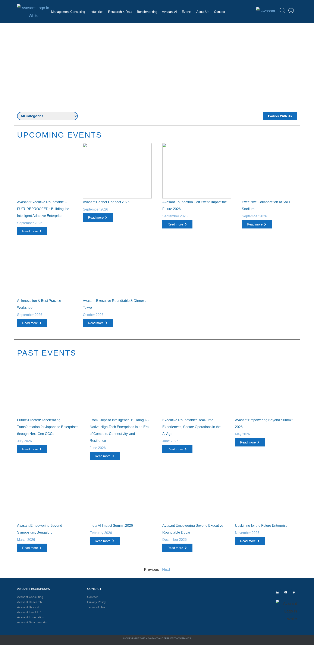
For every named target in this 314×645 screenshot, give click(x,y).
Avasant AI (169, 11)
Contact (219, 11)
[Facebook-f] (294, 592)
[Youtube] (286, 592)
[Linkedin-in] (278, 592)
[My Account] (291, 10)
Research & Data (120, 11)
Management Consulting (68, 11)
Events (187, 11)
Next (166, 569)
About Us (202, 11)
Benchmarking (147, 11)
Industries (96, 11)
